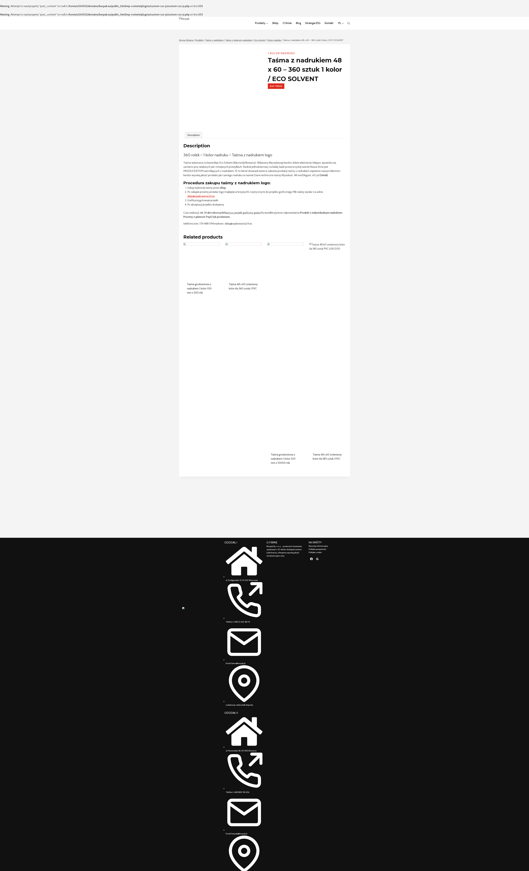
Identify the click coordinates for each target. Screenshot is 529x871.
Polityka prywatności (317, 549)
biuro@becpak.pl (238, 663)
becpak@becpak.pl (239, 833)
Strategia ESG (312, 23)
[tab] (193, 135)
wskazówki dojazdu (244, 705)
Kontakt (329, 23)
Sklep (275, 23)
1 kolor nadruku (281, 53)
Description (193, 135)
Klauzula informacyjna (318, 546)
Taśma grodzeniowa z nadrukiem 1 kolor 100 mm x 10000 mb (283, 459)
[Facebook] (311, 558)
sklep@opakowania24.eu (201, 196)
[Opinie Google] (317, 558)
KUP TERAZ (276, 86)
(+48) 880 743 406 (241, 792)
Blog (298, 23)
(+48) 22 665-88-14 (241, 622)
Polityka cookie (315, 552)
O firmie (287, 23)
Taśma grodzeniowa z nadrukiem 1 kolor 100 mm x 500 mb (199, 288)
